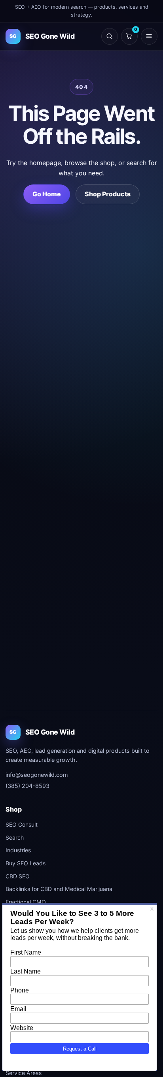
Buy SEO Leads (25, 863)
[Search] (109, 36)
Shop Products (108, 194)
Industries (18, 850)
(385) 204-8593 (27, 785)
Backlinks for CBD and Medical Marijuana (59, 888)
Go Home (46, 194)
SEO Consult (22, 824)
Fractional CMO (26, 901)
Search (15, 837)
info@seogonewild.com (37, 774)
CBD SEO (18, 876)
